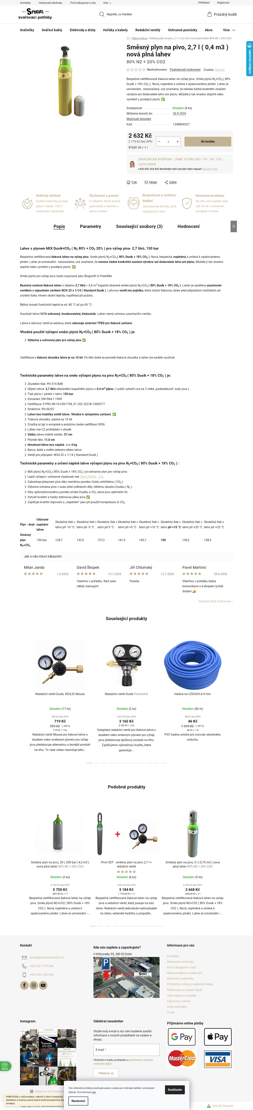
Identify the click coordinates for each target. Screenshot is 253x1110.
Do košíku (208, 141)
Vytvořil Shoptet (222, 1106)
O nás (171, 1012)
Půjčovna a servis (178, 1001)
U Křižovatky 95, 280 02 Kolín (112, 954)
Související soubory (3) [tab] (139, 226)
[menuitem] (27, 30)
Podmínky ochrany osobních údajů (190, 984)
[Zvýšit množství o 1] (178, 141)
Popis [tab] (59, 226)
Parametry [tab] (90, 226)
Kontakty (25, 2)
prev (23, 701)
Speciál (220, 70)
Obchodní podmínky (180, 978)
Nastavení (78, 1101)
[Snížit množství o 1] (159, 141)
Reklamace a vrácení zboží (184, 990)
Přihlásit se (106, 1073)
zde (94, 1092)
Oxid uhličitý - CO (92, 476)
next (230, 701)
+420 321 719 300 (41, 966)
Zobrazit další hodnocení (214, 601)
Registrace (223, 2)
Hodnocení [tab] (189, 226)
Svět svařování (177, 1007)
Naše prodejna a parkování (184, 973)
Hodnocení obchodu (50, 2)
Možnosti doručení (139, 119)
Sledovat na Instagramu (51, 1091)
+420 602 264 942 (41, 974)
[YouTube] (43, 985)
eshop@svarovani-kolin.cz (46, 957)
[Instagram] (33, 985)
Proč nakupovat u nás (83, 2)
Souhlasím (175, 1090)
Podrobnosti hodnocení (185, 69)
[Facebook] (24, 985)
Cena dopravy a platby (182, 995)
